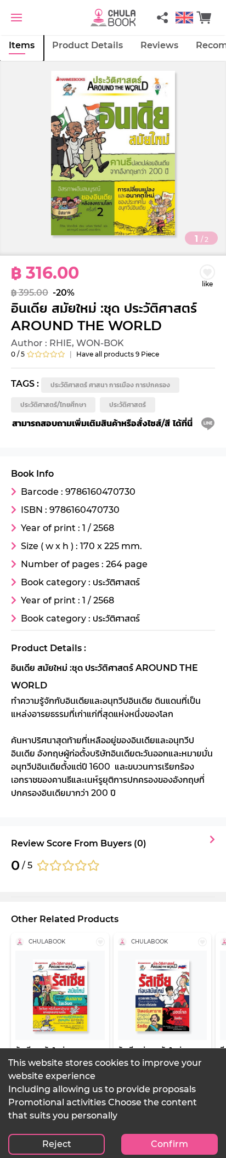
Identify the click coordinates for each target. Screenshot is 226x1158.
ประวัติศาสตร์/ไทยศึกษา (53, 404)
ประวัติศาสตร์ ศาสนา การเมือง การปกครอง (110, 385)
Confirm (169, 1144)
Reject (56, 1144)
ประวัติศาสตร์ (127, 404)
